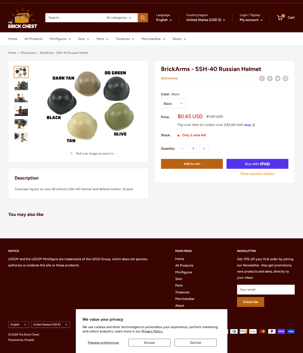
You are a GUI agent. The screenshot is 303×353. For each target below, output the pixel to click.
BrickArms (169, 78)
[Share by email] (285, 78)
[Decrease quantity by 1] (182, 148)
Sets (81, 39)
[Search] (143, 17)
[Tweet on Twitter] (278, 78)
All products (28, 53)
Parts (100, 39)
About (177, 39)
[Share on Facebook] (262, 78)
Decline (195, 343)
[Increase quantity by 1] (204, 148)
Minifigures (58, 39)
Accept (149, 343)
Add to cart (192, 164)
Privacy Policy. (152, 331)
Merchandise (151, 39)
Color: (170, 94)
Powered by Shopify (21, 340)
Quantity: (168, 148)
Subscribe (250, 302)
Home (12, 39)
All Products (33, 39)
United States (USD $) (47, 324)
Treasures (123, 39)
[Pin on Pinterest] (270, 78)
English (15, 324)
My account (250, 20)
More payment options (258, 173)
